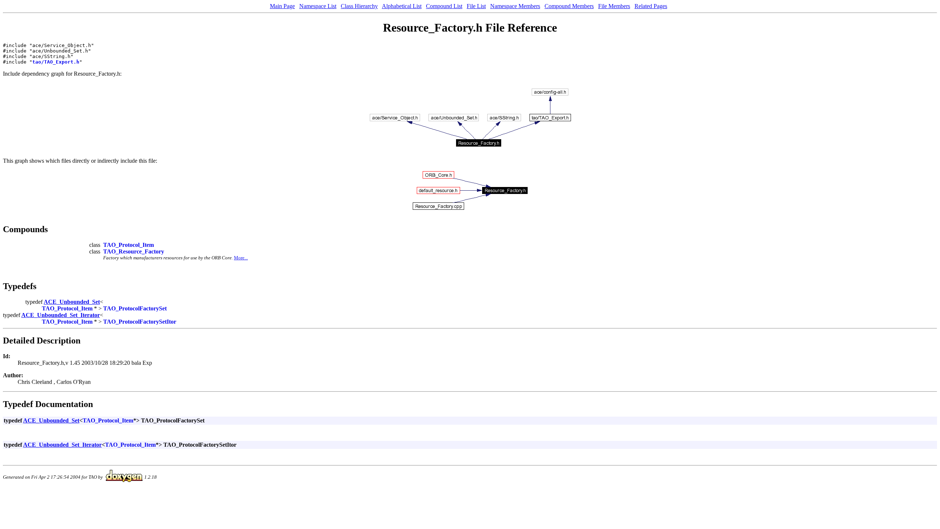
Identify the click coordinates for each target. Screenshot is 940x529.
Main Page (282, 6)
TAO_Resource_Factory (133, 251)
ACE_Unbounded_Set (72, 302)
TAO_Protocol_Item (128, 245)
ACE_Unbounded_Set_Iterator (60, 315)
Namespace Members (515, 6)
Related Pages (650, 6)
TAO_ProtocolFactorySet (135, 308)
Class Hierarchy (359, 6)
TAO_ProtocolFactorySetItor (139, 322)
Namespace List (317, 6)
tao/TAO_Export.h (55, 62)
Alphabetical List (402, 6)
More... (241, 257)
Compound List (444, 6)
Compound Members (569, 6)
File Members (614, 6)
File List (476, 6)
